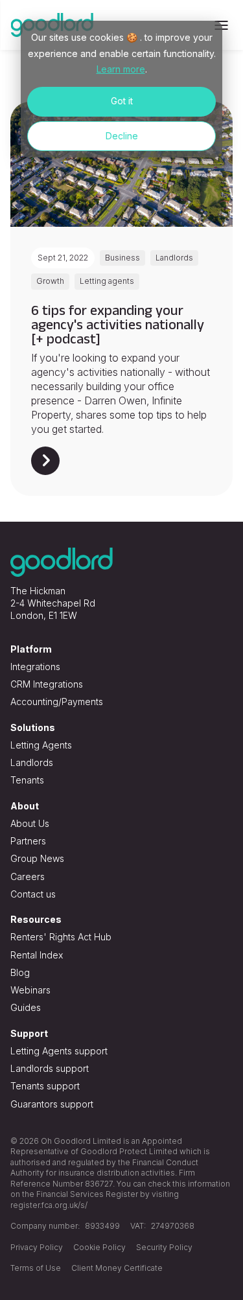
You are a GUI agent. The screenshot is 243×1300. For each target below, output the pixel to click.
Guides (25, 1007)
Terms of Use (35, 1268)
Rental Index (36, 954)
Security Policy (164, 1247)
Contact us (33, 894)
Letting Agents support (59, 1050)
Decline (122, 135)
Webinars (30, 989)
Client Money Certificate (117, 1268)
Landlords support (49, 1068)
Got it (122, 100)
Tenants (27, 779)
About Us (29, 823)
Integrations (35, 666)
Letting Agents (41, 744)
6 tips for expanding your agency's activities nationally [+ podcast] (117, 324)
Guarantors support (51, 1103)
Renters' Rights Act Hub (60, 936)
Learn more (121, 69)
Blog (20, 972)
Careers (27, 876)
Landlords (31, 762)
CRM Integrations (46, 684)
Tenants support (45, 1085)
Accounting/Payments (56, 701)
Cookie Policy (99, 1247)
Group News (37, 858)
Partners (28, 840)
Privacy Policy (36, 1247)
